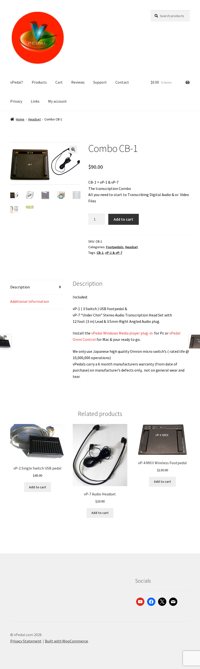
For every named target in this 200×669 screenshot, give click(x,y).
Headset (34, 119)
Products (39, 82)
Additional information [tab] (29, 301)
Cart (59, 82)
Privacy (16, 101)
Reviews (78, 82)
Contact (122, 82)
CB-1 (100, 252)
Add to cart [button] (37, 487)
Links (35, 101)
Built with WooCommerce (66, 641)
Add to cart (123, 219)
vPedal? (16, 82)
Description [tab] (20, 287)
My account (57, 101)
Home (20, 119)
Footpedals (114, 247)
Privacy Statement (25, 641)
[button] (73, 149)
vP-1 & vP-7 (113, 252)
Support (100, 82)
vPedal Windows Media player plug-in (122, 333)
